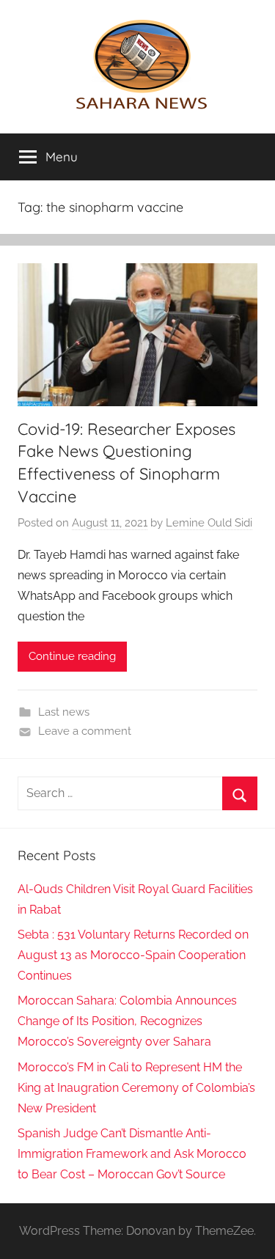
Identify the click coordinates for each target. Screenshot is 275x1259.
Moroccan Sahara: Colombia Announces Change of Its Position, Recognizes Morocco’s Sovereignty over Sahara (127, 1021)
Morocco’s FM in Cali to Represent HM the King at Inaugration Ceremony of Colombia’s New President (136, 1087)
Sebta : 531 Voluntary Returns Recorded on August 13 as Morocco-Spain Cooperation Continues (133, 955)
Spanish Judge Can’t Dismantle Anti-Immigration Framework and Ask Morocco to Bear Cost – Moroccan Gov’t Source (132, 1153)
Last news (63, 712)
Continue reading (72, 656)
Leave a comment (84, 731)
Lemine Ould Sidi (209, 522)
